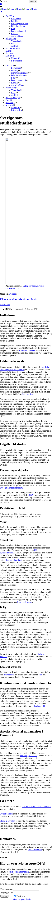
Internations (9, 675)
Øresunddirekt (6, 814)
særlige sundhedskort (12, 560)
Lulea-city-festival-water (33, 286)
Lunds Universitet (27, 350)
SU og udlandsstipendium (11, 488)
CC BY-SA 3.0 (12, 288)
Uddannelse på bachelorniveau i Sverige (19, 299)
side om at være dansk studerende (36, 806)
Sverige (12, 294)
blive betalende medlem (19, 872)
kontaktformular (35, 849)
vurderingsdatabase (28, 755)
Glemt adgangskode (22, 899)
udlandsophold (38, 706)
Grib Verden (27, 394)
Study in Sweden (24, 602)
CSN (31, 495)
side (40, 675)
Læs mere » (5, 304)
